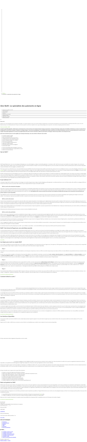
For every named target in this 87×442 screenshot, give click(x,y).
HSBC (3, 425)
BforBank (4, 424)
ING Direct (4, 426)
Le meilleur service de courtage (8, 433)
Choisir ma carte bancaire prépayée (9, 437)
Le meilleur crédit (5, 436)
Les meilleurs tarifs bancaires (7, 435)
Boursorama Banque (6, 427)
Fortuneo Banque (5, 422)
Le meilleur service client (7, 432)
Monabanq (4, 421)
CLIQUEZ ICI (2, 411)
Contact (8, 440)
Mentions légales (3, 440)
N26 (40, 394)
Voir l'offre (2, 417)
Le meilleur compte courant (7, 431)
